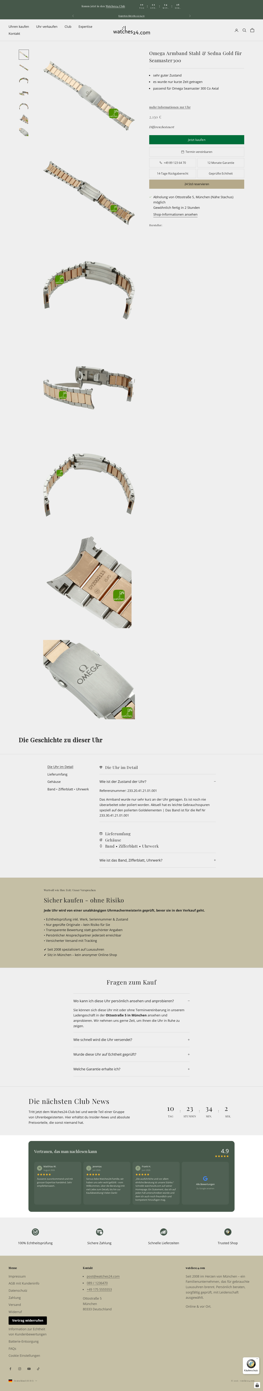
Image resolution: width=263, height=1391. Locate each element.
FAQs (12, 1348)
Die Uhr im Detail (60, 767)
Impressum (17, 1276)
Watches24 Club (115, 6)
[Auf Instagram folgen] (19, 1369)
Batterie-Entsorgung (24, 1341)
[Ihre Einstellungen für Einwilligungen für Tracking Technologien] (257, 1385)
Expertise (85, 26)
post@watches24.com (103, 1276)
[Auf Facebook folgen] (10, 1369)
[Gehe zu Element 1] (24, 55)
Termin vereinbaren (199, 152)
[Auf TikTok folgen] (38, 1369)
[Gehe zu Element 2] (24, 68)
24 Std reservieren (196, 184)
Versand (15, 1304)
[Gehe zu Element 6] (24, 119)
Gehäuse (54, 781)
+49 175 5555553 (99, 1289)
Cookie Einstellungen (24, 1355)
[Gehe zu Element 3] (24, 80)
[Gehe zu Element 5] (24, 106)
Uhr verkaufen (46, 26)
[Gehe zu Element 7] (24, 132)
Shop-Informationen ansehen (175, 214)
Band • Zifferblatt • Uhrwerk (68, 789)
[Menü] (257, 1359)
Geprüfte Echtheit (221, 173)
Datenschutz (18, 1290)
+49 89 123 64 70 (175, 163)
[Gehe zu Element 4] (24, 93)
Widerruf (15, 1312)
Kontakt (14, 34)
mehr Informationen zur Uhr (170, 107)
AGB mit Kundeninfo (24, 1283)
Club (68, 26)
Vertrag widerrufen (27, 1320)
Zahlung (15, 1297)
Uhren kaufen (19, 26)
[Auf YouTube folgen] (29, 1369)
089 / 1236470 (97, 1283)
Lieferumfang (57, 774)
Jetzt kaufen (196, 139)
